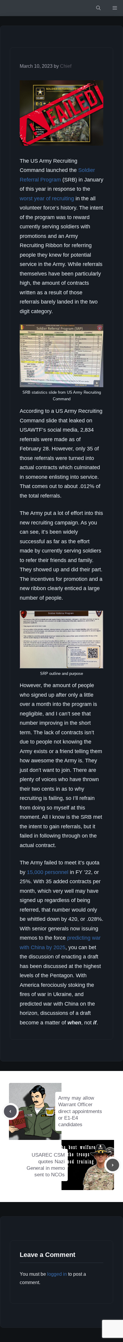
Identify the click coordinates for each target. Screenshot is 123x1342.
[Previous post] (10, 1111)
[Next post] (112, 1165)
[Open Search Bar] (98, 8)
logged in (57, 1274)
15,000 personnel (47, 872)
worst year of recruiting (47, 198)
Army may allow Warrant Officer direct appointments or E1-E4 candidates (80, 1111)
